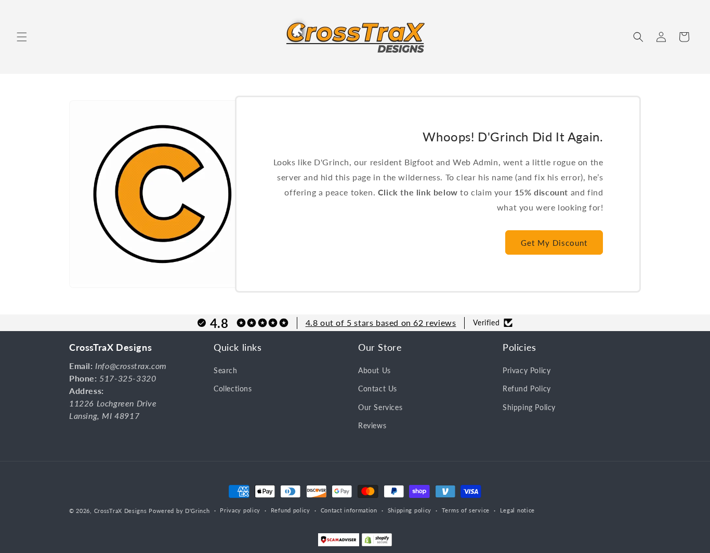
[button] (21, 36)
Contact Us (377, 389)
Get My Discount (554, 242)
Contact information (349, 510)
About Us (374, 370)
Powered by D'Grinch (179, 510)
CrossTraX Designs (120, 510)
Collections (233, 389)
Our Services (380, 407)
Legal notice (517, 510)
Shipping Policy (529, 407)
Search (226, 370)
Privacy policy (240, 510)
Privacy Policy (526, 370)
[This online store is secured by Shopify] (377, 542)
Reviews (372, 425)
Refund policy (290, 510)
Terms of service (466, 510)
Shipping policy (410, 510)
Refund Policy (527, 389)
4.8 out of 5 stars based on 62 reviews (381, 322)
